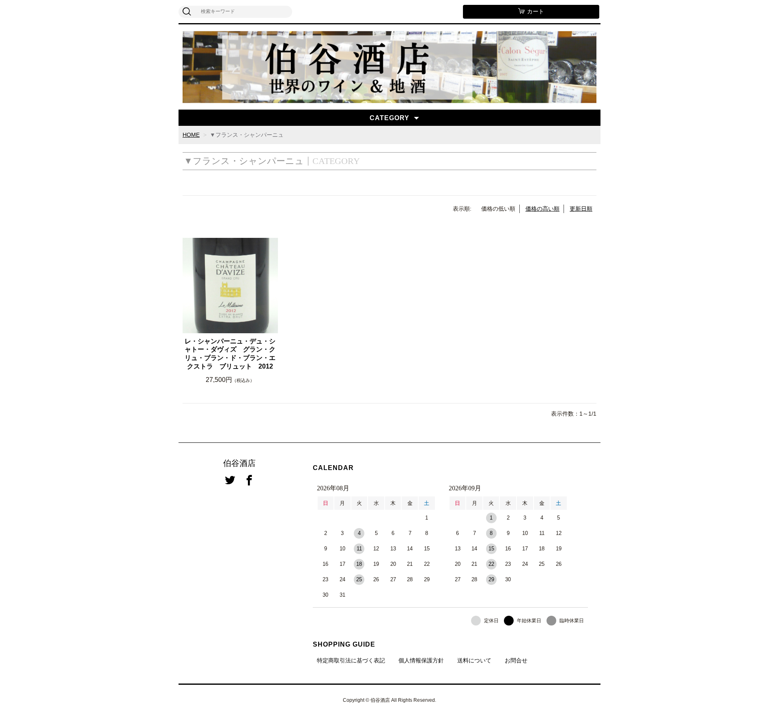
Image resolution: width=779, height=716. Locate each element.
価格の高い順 (542, 208)
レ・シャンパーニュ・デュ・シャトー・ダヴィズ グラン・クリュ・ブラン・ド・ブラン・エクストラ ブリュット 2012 (230, 354)
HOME (191, 135)
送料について (474, 660)
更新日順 (581, 208)
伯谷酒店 (239, 463)
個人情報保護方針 (421, 660)
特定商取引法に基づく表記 (351, 660)
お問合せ (516, 660)
